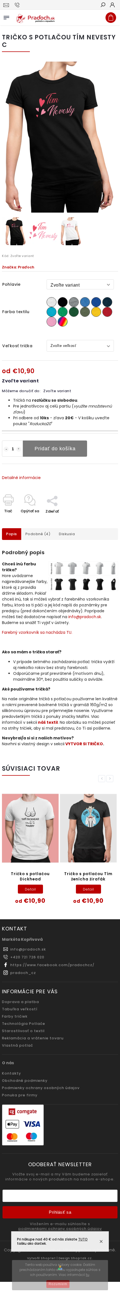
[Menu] (6, 16)
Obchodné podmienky (24, 1080)
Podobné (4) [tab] (38, 534)
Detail (30, 889)
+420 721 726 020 (27, 957)
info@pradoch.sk (84, 617)
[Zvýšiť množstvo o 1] (18, 449)
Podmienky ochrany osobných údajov (41, 1087)
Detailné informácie (21, 477)
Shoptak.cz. (82, 1258)
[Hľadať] (103, 5)
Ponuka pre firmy (19, 1095)
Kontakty (11, 1073)
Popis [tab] (11, 534)
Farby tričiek (15, 1016)
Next (110, 779)
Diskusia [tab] (67, 534)
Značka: (18, 267)
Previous (102, 779)
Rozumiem (58, 1284)
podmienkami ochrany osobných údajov (60, 1229)
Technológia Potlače (23, 1023)
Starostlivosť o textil (23, 1030)
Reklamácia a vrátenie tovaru (33, 1038)
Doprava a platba (20, 1001)
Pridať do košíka (55, 448)
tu (87, 1274)
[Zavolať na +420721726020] (18, 5)
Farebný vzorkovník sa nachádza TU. (37, 632)
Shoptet (48, 1258)
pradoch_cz (23, 972)
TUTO (83, 1239)
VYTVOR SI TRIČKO (84, 744)
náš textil (48, 722)
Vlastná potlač (17, 1045)
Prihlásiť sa (60, 1212)
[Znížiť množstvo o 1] (6, 449)
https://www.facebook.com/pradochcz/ (52, 965)
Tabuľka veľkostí (19, 1009)
